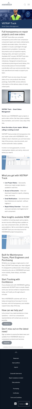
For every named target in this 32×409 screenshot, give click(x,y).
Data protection (16, 382)
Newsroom (16, 358)
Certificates (16, 393)
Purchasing (16, 388)
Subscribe (6, 342)
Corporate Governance (16, 373)
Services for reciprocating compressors (13, 347)
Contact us (7, 324)
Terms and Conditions (16, 397)
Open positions (16, 362)
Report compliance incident (16, 378)
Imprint (16, 367)
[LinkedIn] (15, 403)
